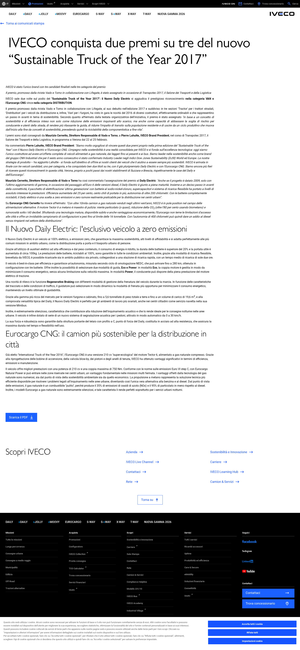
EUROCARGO (81, 14)
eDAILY (27, 14)
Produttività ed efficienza (196, 560)
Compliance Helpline (137, 582)
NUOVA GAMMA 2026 (171, 14)
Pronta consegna (77, 561)
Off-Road (10, 581)
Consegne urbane (14, 553)
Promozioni (37, 3)
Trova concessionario (79, 575)
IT (7, 3)
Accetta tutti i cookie (252, 624)
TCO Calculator (76, 568)
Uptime (187, 553)
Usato (50, 3)
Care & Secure (191, 567)
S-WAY (100, 14)
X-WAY (132, 14)
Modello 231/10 (134, 589)
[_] (229, 4)
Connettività (190, 588)
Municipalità (12, 567)
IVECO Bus (132, 596)
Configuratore (76, 546)
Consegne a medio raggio (18, 560)
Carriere (131, 547)
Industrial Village (135, 610)
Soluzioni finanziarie (194, 581)
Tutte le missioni (14, 539)
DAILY (12, 14)
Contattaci (132, 561)
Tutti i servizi (190, 539)
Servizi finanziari (77, 582)
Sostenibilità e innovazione (140, 539)
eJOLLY (43, 14)
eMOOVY (60, 14)
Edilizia (9, 574)
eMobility (188, 574)
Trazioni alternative (15, 588)
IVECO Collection (77, 554)
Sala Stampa (133, 554)
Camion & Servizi (135, 575)
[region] (150, 633)
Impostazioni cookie (252, 641)
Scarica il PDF (18, 417)
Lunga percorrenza (15, 546)
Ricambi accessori (193, 546)
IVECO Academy (135, 603)
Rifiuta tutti (252, 632)
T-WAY (147, 14)
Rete (129, 568)
